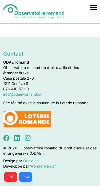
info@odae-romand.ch (22, 94)
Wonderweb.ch (43, 166)
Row (25, 177)
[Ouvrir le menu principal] (93, 7)
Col (10, 177)
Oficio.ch (31, 160)
